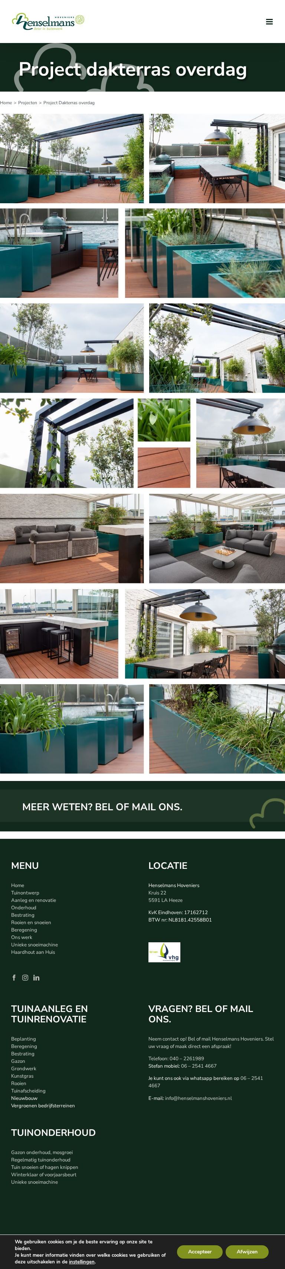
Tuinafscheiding (28, 1091)
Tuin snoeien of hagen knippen (44, 1167)
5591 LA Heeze (165, 900)
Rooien (18, 1083)
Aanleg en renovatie (33, 900)
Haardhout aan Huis (33, 952)
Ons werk (21, 937)
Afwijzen (247, 1251)
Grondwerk (23, 1068)
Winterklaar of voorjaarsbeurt (43, 1174)
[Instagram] (25, 977)
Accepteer (200, 1251)
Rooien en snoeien (31, 922)
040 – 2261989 (187, 1058)
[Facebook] (14, 977)
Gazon (18, 1061)
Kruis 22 (157, 893)
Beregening (24, 930)
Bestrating (23, 915)
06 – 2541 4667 (199, 1066)
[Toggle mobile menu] (270, 22)
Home (17, 885)
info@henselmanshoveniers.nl (198, 1098)
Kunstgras (22, 1076)
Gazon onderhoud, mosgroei (42, 1152)
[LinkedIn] (36, 977)
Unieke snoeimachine (34, 945)
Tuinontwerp (25, 893)
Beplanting (23, 1039)
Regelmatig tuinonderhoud (41, 1160)
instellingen (82, 1262)
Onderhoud (23, 907)
